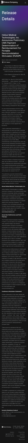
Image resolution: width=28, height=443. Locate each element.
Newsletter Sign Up (9, 436)
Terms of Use (22, 439)
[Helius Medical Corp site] (9, 3)
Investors (12, 432)
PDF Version (7, 62)
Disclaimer (22, 434)
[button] (25, 3)
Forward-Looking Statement (21, 436)
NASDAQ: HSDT (10, 434)
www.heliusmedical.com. (8, 212)
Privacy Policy (22, 432)
